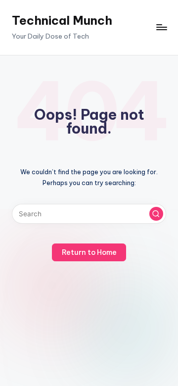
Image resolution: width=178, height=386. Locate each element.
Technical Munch (62, 20)
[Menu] (161, 27)
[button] (156, 214)
